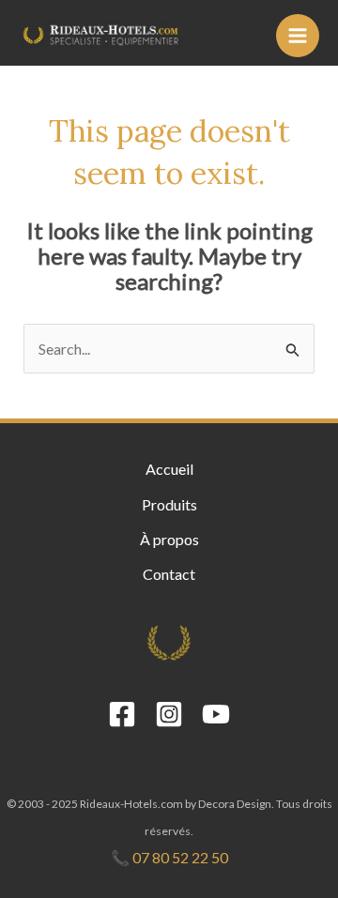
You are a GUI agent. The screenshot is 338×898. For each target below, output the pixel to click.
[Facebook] (122, 714)
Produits (169, 504)
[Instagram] (169, 714)
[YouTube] (216, 714)
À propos (169, 539)
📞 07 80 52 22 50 (169, 857)
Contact (169, 574)
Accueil (169, 469)
